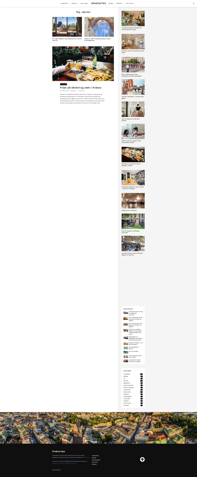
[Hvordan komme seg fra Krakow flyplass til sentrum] (133, 243)
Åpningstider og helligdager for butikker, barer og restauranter (135, 338)
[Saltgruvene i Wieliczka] (133, 200)
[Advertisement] (133, 281)
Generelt (111, 3)
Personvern (95, 462)
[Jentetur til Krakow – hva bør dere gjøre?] (133, 87)
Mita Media (86, 457)
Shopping (74, 3)
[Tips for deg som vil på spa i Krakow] (133, 109)
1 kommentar (81, 90)
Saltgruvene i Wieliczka (129, 210)
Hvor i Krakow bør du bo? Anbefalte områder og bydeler (132, 75)
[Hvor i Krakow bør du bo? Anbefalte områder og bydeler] (133, 64)
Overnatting (64, 3)
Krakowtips (98, 3)
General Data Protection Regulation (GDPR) (64, 463)
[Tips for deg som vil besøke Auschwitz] (133, 221)
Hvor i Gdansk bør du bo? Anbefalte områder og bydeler (135, 319)
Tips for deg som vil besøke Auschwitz (131, 231)
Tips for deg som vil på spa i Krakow (131, 119)
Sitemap (94, 464)
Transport (119, 3)
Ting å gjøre (83, 3)
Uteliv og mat (129, 3)
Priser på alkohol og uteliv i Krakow (80, 87)
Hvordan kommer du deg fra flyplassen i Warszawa (136, 313)
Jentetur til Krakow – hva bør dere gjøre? (133, 97)
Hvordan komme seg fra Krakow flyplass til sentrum (132, 254)
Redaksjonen (73, 90)
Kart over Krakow (133, 351)
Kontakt (94, 457)
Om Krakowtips (96, 460)
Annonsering (95, 455)
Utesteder (63, 84)
